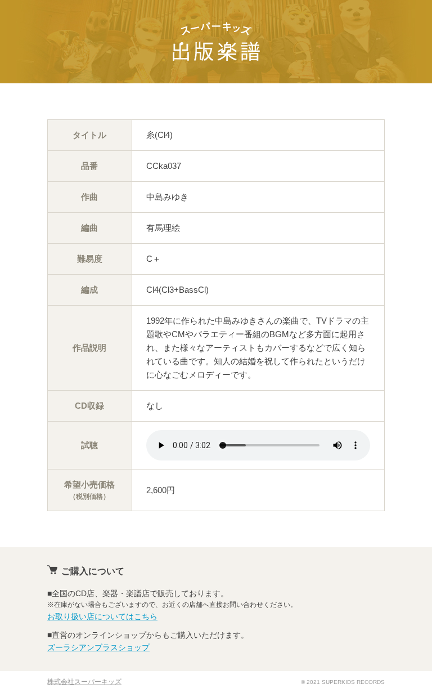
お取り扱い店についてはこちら (102, 616)
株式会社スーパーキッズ (84, 682)
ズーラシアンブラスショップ (98, 647)
